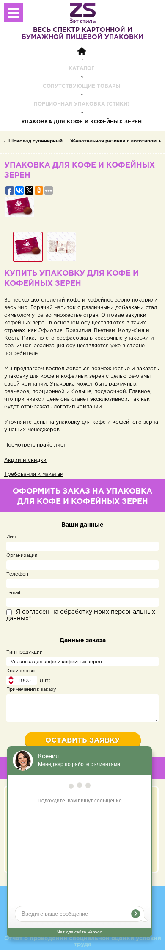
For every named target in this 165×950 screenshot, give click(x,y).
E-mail (13, 593)
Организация (21, 555)
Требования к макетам (33, 474)
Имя (11, 537)
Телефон (17, 574)
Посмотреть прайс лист (35, 445)
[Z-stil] (83, 13)
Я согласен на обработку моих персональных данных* (80, 615)
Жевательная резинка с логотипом (113, 141)
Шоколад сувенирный (35, 141)
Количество (20, 671)
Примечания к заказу (31, 689)
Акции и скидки (25, 460)
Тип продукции (24, 652)
